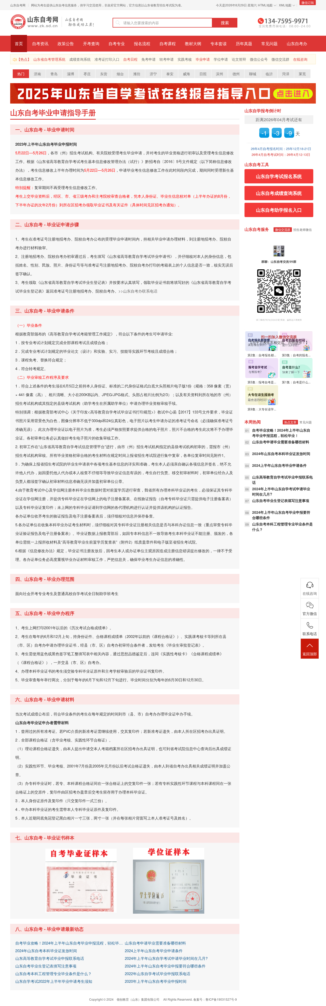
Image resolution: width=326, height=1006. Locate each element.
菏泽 (285, 73)
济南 (37, 73)
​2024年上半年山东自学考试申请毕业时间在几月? (166, 958)
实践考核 (185, 59)
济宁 (153, 73)
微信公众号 (259, 59)
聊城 (252, 73)
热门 (20, 73)
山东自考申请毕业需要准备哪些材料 (155, 943)
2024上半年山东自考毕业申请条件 (154, 950)
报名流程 (142, 43)
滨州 (219, 73)
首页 (19, 43)
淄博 (70, 73)
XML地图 (285, 5)
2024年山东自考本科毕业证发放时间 (46, 950)
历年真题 (244, 43)
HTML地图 (265, 5)
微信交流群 (280, 59)
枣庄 (87, 73)
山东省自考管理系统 (49, 59)
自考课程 (167, 43)
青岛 (54, 73)
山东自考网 (17, 5)
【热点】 (24, 59)
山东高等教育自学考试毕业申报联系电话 (49, 958)
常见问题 (269, 43)
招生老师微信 (302, 229)
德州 (236, 73)
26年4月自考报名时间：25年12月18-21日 (281, 148)
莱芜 (302, 73)
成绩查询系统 (80, 59)
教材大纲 (193, 43)
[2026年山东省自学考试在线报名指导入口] (163, 93)
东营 (103, 73)
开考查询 (91, 43)
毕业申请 (203, 59)
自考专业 (116, 43)
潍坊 (136, 73)
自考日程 (130, 59)
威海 (186, 73)
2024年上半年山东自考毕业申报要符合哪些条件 (165, 966)
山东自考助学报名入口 (279, 210)
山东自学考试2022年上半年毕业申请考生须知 (53, 981)
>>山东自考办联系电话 (137, 291)
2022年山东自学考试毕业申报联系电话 (157, 973)
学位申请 (221, 59)
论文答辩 (239, 59)
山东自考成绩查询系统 (279, 193)
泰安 (169, 73)
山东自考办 (297, 43)
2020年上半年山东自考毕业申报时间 (155, 981)
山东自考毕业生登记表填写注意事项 (45, 966)
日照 (203, 73)
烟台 (120, 73)
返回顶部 (310, 653)
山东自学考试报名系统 (279, 176)
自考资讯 (40, 43)
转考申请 (166, 59)
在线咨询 (300, 59)
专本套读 (218, 43)
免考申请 (148, 59)
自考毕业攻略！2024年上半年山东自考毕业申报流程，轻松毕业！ (70, 943)
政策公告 (66, 43)
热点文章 (290, 422)
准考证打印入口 (106, 59)
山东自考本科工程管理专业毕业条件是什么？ (53, 973)
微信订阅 (308, 2)
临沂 (269, 73)
